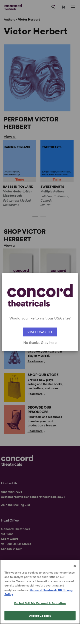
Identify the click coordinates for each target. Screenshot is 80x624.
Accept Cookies (40, 615)
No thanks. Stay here (40, 342)
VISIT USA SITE (40, 332)
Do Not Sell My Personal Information (40, 603)
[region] (40, 592)
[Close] (75, 566)
